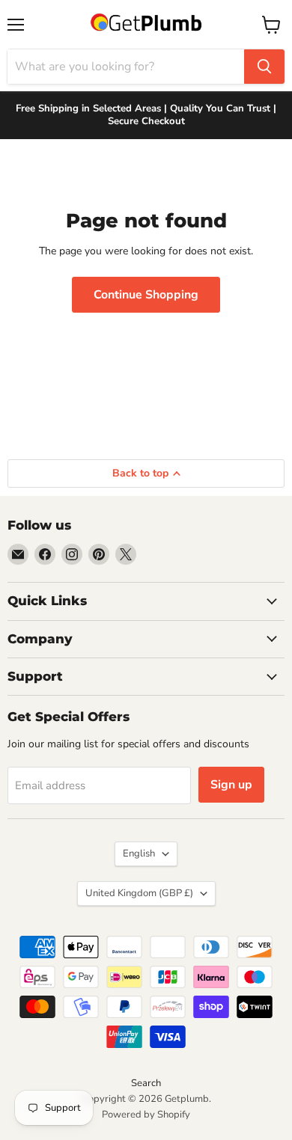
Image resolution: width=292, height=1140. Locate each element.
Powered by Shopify (146, 1114)
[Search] (264, 66)
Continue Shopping (146, 294)
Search (146, 1083)
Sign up (231, 784)
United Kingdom (139, 893)
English (139, 853)
